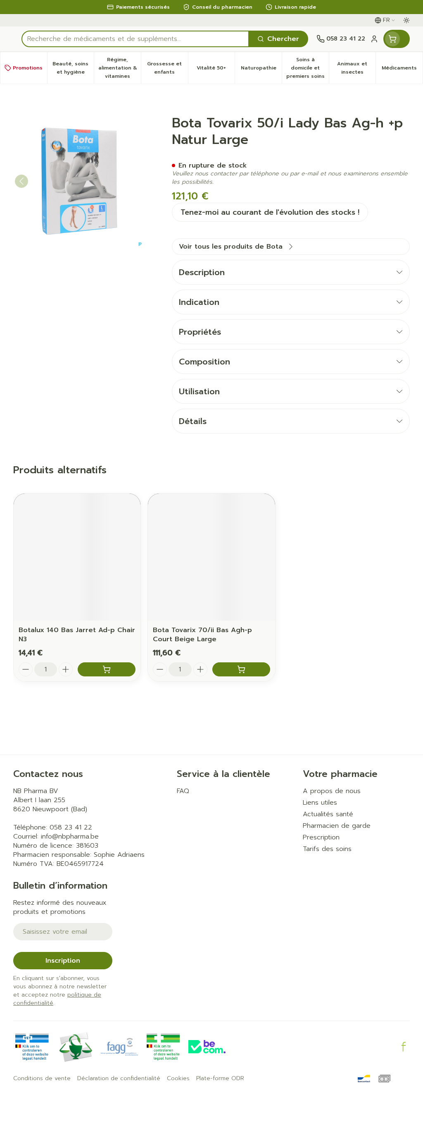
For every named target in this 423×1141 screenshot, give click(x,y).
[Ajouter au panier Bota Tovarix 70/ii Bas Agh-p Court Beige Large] (241, 669)
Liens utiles (320, 802)
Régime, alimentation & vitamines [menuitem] (119, 68)
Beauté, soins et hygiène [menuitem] (73, 68)
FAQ (183, 791)
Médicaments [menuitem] (402, 70)
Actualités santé (328, 814)
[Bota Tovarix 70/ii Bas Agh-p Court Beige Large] (211, 557)
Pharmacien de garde (337, 825)
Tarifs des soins (327, 848)
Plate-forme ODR (220, 1078)
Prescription (321, 837)
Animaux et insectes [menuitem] (356, 68)
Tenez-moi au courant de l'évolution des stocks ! (270, 212)
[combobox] (135, 39)
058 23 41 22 (71, 827)
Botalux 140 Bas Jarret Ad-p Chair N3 (77, 634)
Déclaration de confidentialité (118, 1078)
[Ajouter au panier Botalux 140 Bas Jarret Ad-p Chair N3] (106, 669)
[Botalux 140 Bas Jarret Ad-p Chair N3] (77, 557)
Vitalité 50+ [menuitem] (216, 70)
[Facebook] (403, 1046)
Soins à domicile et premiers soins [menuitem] (307, 68)
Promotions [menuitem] (28, 68)
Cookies (178, 1078)
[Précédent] (21, 181)
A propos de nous (332, 791)
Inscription (62, 961)
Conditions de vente (42, 1078)
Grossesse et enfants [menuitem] (167, 68)
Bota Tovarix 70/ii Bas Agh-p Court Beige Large (202, 634)
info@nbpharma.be (70, 836)
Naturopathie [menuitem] (261, 70)
